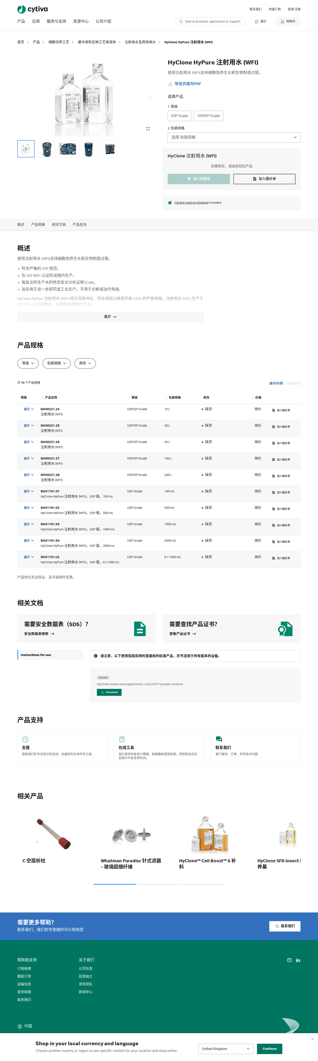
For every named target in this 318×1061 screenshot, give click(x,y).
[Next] (281, 842)
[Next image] (150, 97)
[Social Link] (280, 960)
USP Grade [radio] (179, 116)
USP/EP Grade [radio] (209, 116)
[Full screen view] (147, 129)
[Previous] (37, 842)
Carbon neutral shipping (192, 203)
